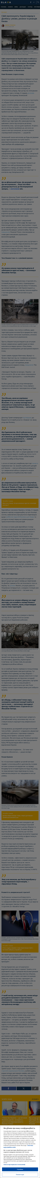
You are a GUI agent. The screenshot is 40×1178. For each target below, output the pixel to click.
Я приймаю (20, 1169)
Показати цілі (20, 1174)
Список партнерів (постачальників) (14, 1164)
